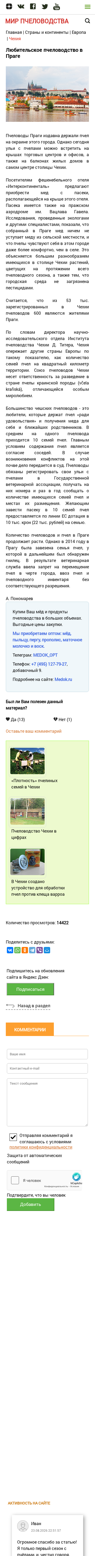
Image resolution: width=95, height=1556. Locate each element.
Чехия (15, 38)
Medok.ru (63, 679)
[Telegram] (32, 950)
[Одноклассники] (25, 950)
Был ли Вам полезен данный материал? (34, 704)
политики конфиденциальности (41, 1147)
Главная (14, 32)
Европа (79, 32)
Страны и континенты (47, 32)
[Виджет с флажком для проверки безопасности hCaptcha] (44, 1180)
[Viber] (39, 950)
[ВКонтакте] (10, 950)
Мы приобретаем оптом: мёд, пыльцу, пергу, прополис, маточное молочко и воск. (47, 639)
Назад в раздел (34, 1005)
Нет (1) (65, 719)
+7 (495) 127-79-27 (49, 664)
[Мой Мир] (47, 950)
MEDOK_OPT (45, 655)
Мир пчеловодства (37, 21)
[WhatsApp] (17, 950)
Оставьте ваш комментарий (33, 731)
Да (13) (17, 719)
